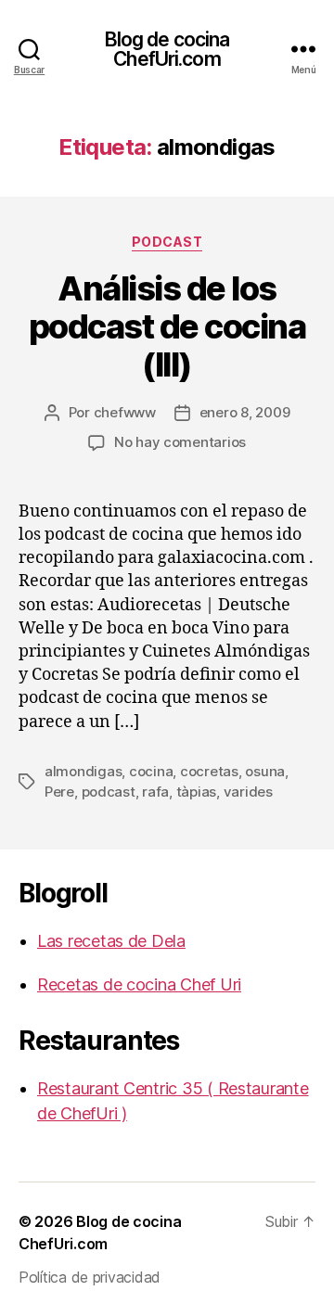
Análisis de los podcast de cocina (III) (167, 326)
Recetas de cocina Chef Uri (139, 984)
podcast (167, 241)
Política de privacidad (90, 1277)
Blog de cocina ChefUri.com (167, 49)
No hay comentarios (180, 442)
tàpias (196, 791)
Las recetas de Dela (111, 941)
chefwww (125, 412)
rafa (155, 791)
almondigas (83, 771)
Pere (59, 791)
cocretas (209, 771)
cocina (151, 771)
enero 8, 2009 (244, 412)
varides (248, 791)
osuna (265, 771)
